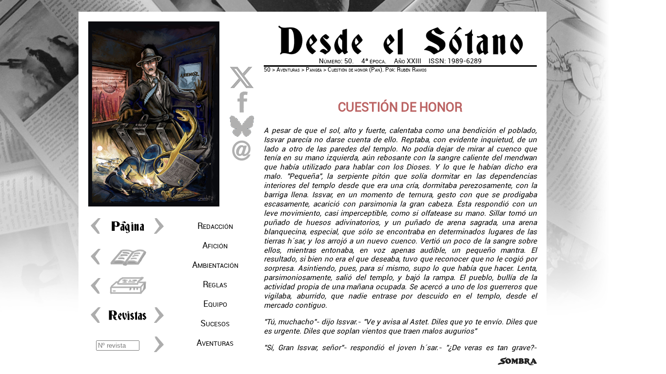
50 (267, 69)
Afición (215, 245)
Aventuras (215, 342)
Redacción (215, 226)
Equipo (215, 304)
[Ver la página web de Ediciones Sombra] (517, 363)
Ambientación (215, 265)
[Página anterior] (98, 233)
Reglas (215, 284)
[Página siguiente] (156, 233)
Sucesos (215, 323)
